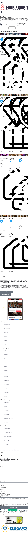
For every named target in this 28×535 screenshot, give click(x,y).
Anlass (1, 489)
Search (13, 27)
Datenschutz (5, 450)
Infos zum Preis (4, 495)
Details (1, 496)
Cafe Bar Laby (4, 158)
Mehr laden (5, 276)
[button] (1, 2)
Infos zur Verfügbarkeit (6, 494)
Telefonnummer (3, 478)
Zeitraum (2, 485)
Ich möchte (2, 493)
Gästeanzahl (2, 481)
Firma (1, 470)
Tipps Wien (16, 450)
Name (1, 466)
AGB (1, 450)
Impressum (11, 450)
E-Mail (1, 474)
